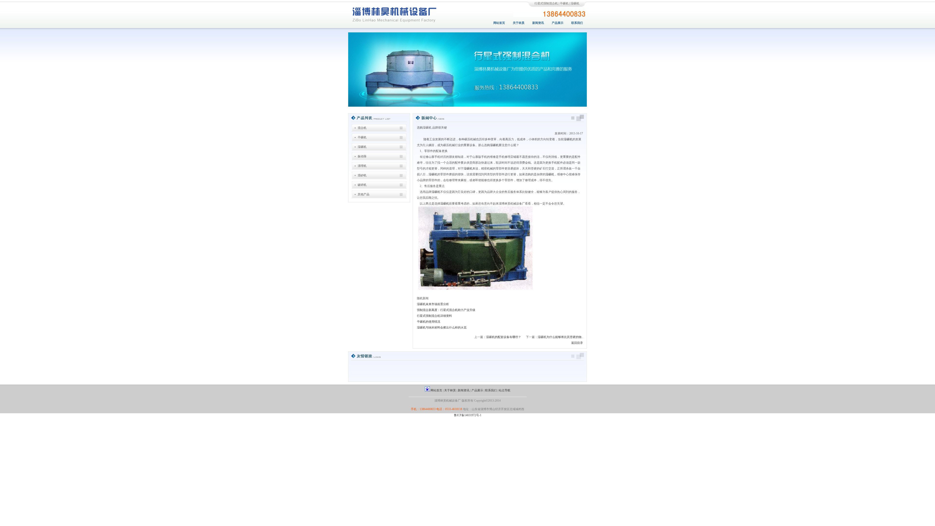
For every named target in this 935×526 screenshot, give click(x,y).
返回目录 (577, 343)
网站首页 (499, 23)
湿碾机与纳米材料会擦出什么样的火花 (442, 327)
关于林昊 (518, 23)
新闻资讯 (538, 23)
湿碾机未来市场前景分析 (433, 304)
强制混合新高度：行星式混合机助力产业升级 (446, 310)
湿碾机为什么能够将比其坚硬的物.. (560, 337)
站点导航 (504, 390)
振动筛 (362, 156)
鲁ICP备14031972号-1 (467, 415)
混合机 (362, 128)
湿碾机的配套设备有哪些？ (503, 337)
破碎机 (362, 185)
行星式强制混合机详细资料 (434, 316)
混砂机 (362, 175)
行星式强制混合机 (546, 3)
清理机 (362, 166)
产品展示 (557, 23)
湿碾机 (574, 3)
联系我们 (577, 23)
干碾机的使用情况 (428, 321)
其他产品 (363, 194)
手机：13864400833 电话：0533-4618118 (436, 409)
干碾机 (564, 3)
